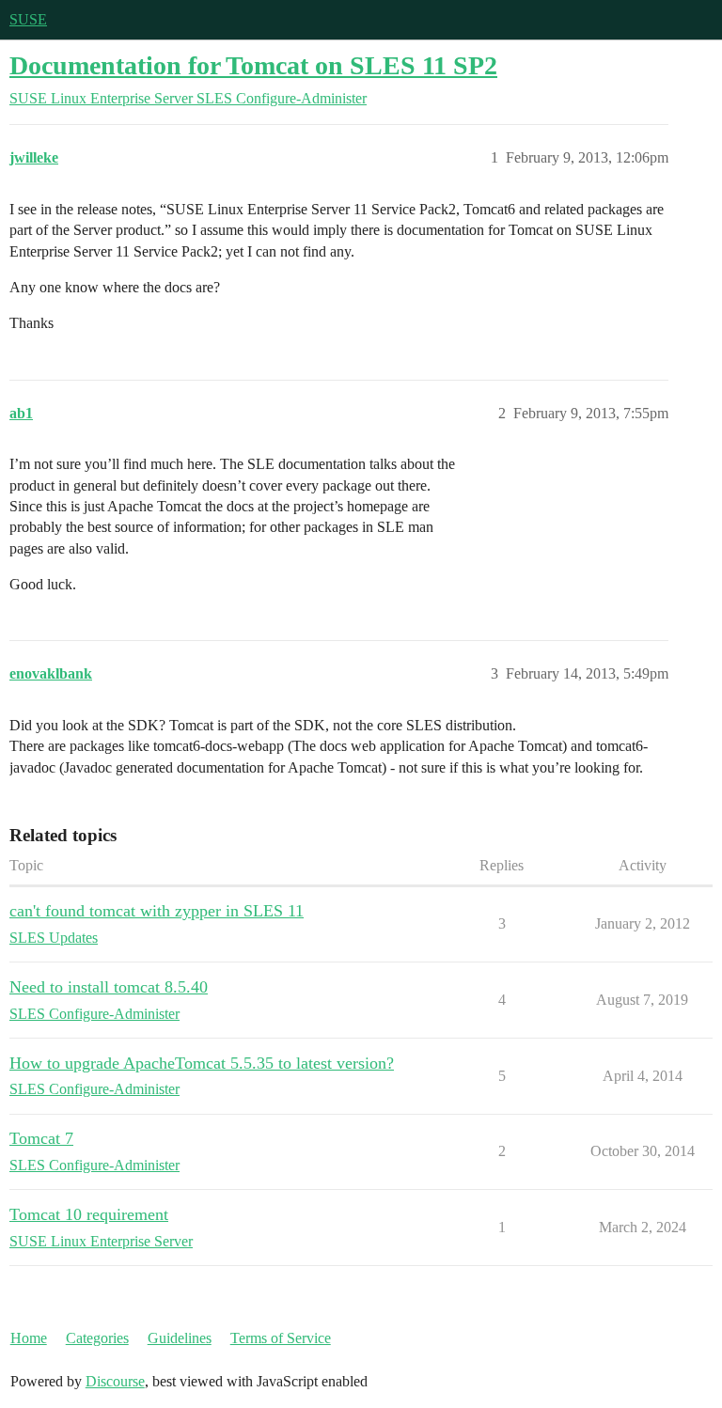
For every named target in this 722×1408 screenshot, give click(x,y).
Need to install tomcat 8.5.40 (108, 987)
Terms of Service (280, 1338)
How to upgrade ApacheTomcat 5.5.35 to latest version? (201, 1063)
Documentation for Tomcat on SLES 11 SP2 (253, 65)
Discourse (115, 1381)
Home (28, 1338)
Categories (97, 1338)
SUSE (28, 19)
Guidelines (180, 1338)
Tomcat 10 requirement (88, 1214)
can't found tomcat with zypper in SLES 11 (156, 910)
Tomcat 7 (41, 1138)
